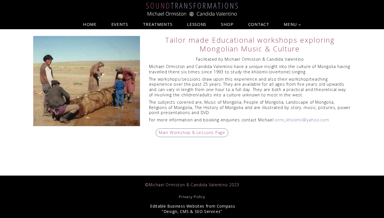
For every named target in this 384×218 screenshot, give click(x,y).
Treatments (157, 24)
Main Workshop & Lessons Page (192, 132)
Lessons (196, 24)
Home (90, 24)
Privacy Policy (192, 196)
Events (119, 24)
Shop (227, 24)
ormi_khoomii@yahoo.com (302, 119)
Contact (258, 24)
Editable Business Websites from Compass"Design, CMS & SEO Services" (192, 208)
